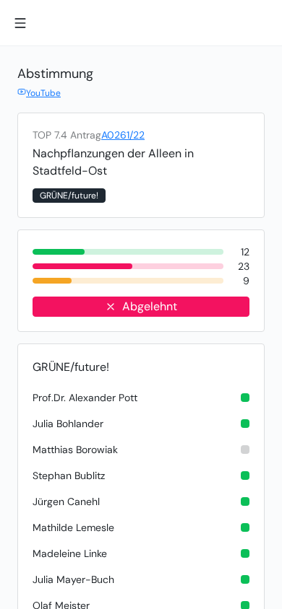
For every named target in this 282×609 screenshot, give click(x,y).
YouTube (43, 93)
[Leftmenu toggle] (20, 23)
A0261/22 (123, 134)
